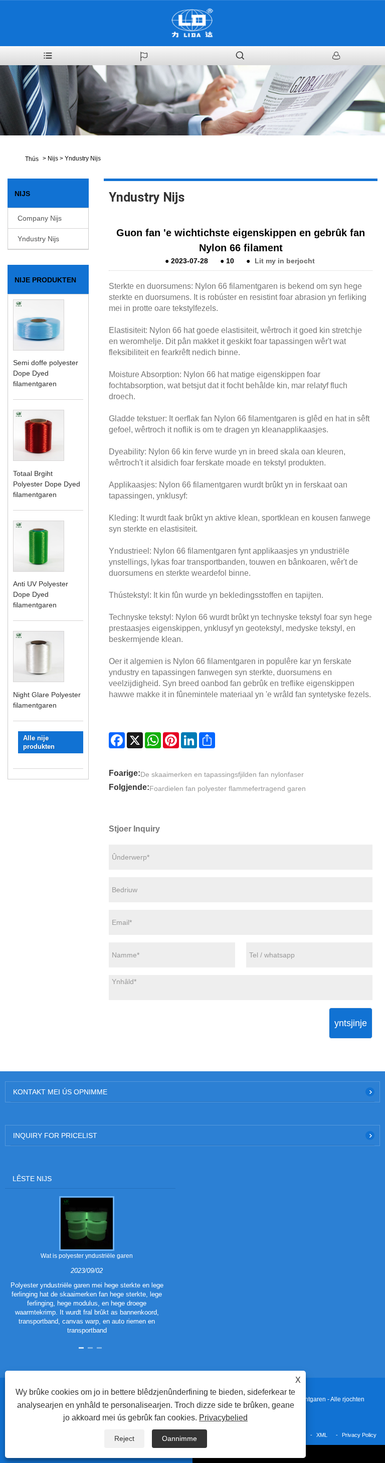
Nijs (53, 158)
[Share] (207, 740)
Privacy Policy (359, 1435)
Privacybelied (223, 1417)
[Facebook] (117, 740)
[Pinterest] (171, 740)
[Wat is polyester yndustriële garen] (86, 1223)
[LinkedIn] (189, 740)
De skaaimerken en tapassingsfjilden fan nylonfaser (222, 774)
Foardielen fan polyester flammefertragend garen (227, 788)
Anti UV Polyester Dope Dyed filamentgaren (40, 594)
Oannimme (179, 1438)
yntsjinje (350, 1023)
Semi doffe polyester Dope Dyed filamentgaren (45, 373)
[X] (135, 740)
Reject (124, 1438)
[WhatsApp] (153, 740)
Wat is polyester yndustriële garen (87, 1255)
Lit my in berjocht (285, 261)
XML (321, 1435)
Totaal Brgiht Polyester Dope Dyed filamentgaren (46, 484)
